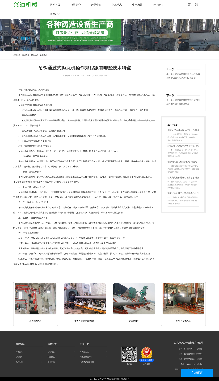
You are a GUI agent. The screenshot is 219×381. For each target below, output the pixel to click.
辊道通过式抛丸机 (87, 362)
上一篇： (170, 74)
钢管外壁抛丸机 (86, 357)
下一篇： (170, 100)
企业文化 (158, 4)
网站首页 (55, 4)
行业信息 (43, 55)
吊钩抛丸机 (84, 352)
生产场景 (137, 4)
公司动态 (51, 352)
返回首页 (25, 55)
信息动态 (117, 4)
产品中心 (96, 4)
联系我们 (55, 14)
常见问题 (51, 362)
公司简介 (76, 4)
